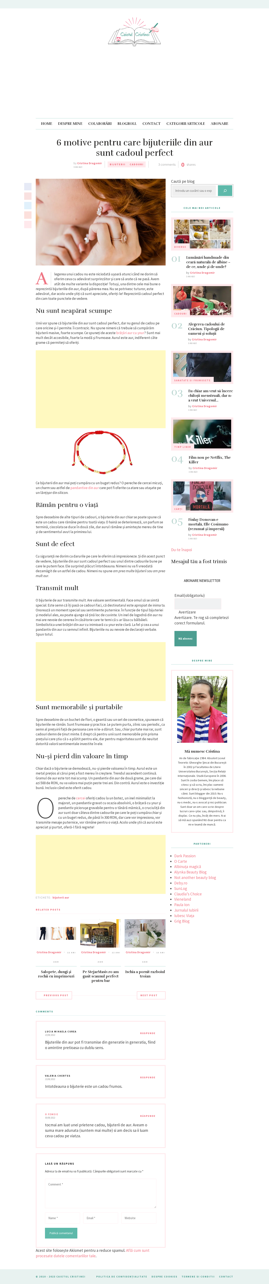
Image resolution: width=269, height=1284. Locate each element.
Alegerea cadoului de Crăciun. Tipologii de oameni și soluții (206, 329)
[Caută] (225, 190)
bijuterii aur (61, 897)
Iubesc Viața (184, 915)
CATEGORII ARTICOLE (185, 123)
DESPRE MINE (70, 123)
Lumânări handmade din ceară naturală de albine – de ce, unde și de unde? (208, 262)
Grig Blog (182, 921)
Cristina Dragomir (89, 163)
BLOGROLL (127, 123)
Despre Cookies (164, 1276)
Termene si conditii (198, 1276)
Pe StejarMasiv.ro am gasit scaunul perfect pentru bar (101, 976)
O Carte (180, 861)
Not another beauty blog (195, 877)
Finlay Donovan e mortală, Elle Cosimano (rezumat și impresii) (208, 524)
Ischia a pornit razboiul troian (145, 974)
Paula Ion (182, 904)
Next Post (149, 995)
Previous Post (56, 995)
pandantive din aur (84, 487)
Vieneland (182, 899)
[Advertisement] (134, 86)
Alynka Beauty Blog (190, 872)
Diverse (180, 246)
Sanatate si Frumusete (192, 380)
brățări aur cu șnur (130, 333)
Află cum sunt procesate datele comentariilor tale (92, 1253)
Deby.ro (180, 882)
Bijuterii (117, 164)
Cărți (178, 509)
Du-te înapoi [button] (181, 549)
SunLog (180, 888)
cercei (81, 798)
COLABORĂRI (100, 123)
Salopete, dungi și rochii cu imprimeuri (56, 974)
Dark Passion (185, 855)
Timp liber (182, 446)
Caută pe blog (183, 181)
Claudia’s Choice (188, 893)
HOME (46, 123)
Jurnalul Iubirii (186, 910)
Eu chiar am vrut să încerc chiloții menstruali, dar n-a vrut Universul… (210, 396)
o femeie (51, 1114)
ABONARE (219, 123)
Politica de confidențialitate (121, 1276)
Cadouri (137, 164)
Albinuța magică (187, 866)
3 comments (166, 164)
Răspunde (148, 1033)
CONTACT (151, 123)
